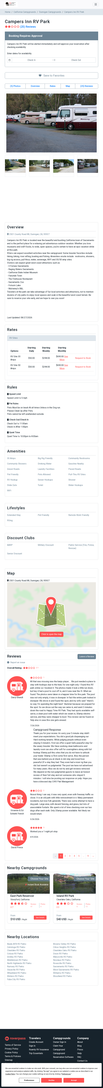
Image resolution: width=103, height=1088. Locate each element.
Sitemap (9, 1060)
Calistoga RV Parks (16, 947)
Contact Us (82, 1061)
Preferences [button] (66, 1074)
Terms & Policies (13, 1056)
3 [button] (69, 856)
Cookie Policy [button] (10, 1074)
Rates (53, 86)
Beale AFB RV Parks (16, 944)
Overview (35, 86)
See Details (40, 918)
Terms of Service (13, 1045)
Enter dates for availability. (19, 53)
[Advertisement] (51, 200)
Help (79, 1053)
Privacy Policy (11, 1048)
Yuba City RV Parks (16, 979)
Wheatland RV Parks (16, 973)
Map (68, 86)
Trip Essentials (36, 1053)
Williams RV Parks (61, 973)
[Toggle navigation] (96, 4)
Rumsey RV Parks (15, 966)
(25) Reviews (86, 86)
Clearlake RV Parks (16, 950)
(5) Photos (15, 86)
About (80, 1042)
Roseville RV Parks (62, 963)
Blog (79, 1046)
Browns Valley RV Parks (64, 944)
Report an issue (17, 662)
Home (7, 12)
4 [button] (74, 856)
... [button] (83, 856)
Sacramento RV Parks (63, 966)
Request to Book (83, 358)
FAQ (79, 1057)
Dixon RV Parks (60, 953)
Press (80, 1049)
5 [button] (79, 856)
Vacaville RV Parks (16, 969)
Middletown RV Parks (17, 960)
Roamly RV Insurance (39, 1049)
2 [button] (65, 856)
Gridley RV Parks (15, 957)
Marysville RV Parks (62, 957)
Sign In (32, 1046)
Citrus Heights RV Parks (64, 947)
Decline (51, 1080)
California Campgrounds (25, 12)
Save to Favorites (53, 75)
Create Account (36, 1042)
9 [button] (88, 856)
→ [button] (93, 856)
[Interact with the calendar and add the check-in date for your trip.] (9, 60)
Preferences (29, 1080)
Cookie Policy (11, 1052)
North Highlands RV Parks (19, 963)
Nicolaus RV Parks (62, 960)
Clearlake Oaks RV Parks (64, 950)
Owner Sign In (59, 1042)
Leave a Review (86, 656)
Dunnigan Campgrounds (50, 12)
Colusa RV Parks (15, 953)
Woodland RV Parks (62, 976)
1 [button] (60, 856)
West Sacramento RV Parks (66, 969)
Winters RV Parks (15, 976)
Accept (74, 1080)
